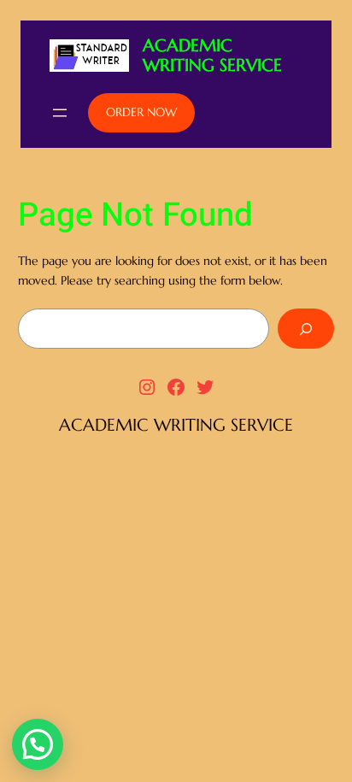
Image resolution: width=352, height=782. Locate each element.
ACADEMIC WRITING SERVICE (212, 55)
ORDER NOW (141, 112)
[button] (37, 744)
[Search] (306, 329)
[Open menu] (60, 113)
